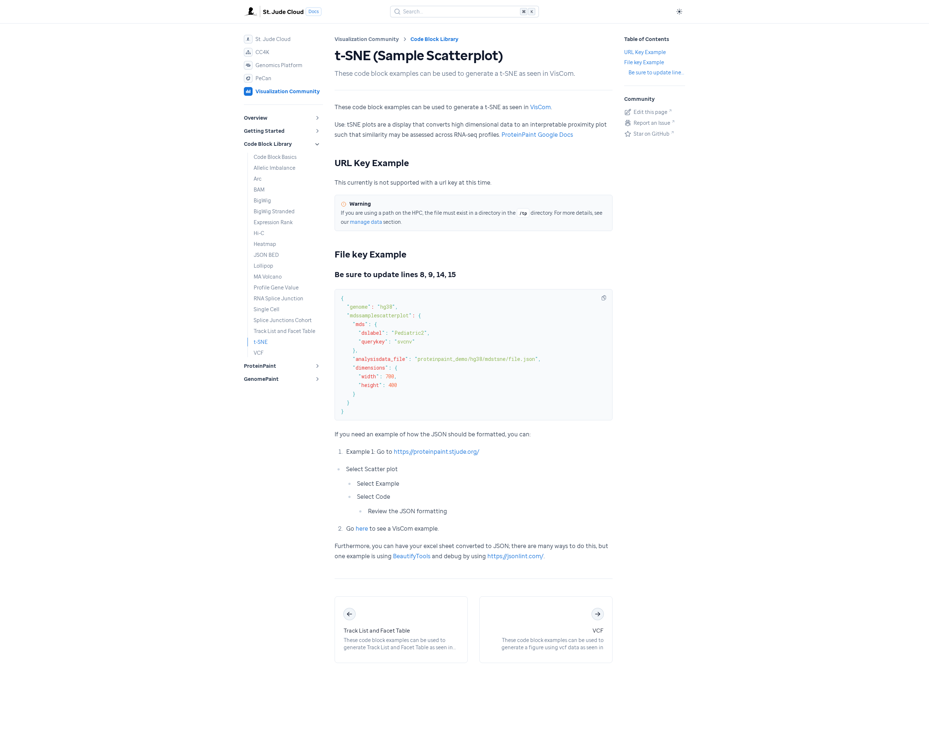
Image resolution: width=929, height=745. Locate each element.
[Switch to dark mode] (679, 11)
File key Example (370, 254)
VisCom (540, 107)
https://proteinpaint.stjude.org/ (436, 452)
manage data (366, 221)
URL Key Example (372, 163)
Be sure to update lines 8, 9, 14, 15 (395, 274)
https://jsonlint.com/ (515, 556)
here (362, 528)
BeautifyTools (411, 556)
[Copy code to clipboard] (604, 298)
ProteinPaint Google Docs (537, 135)
